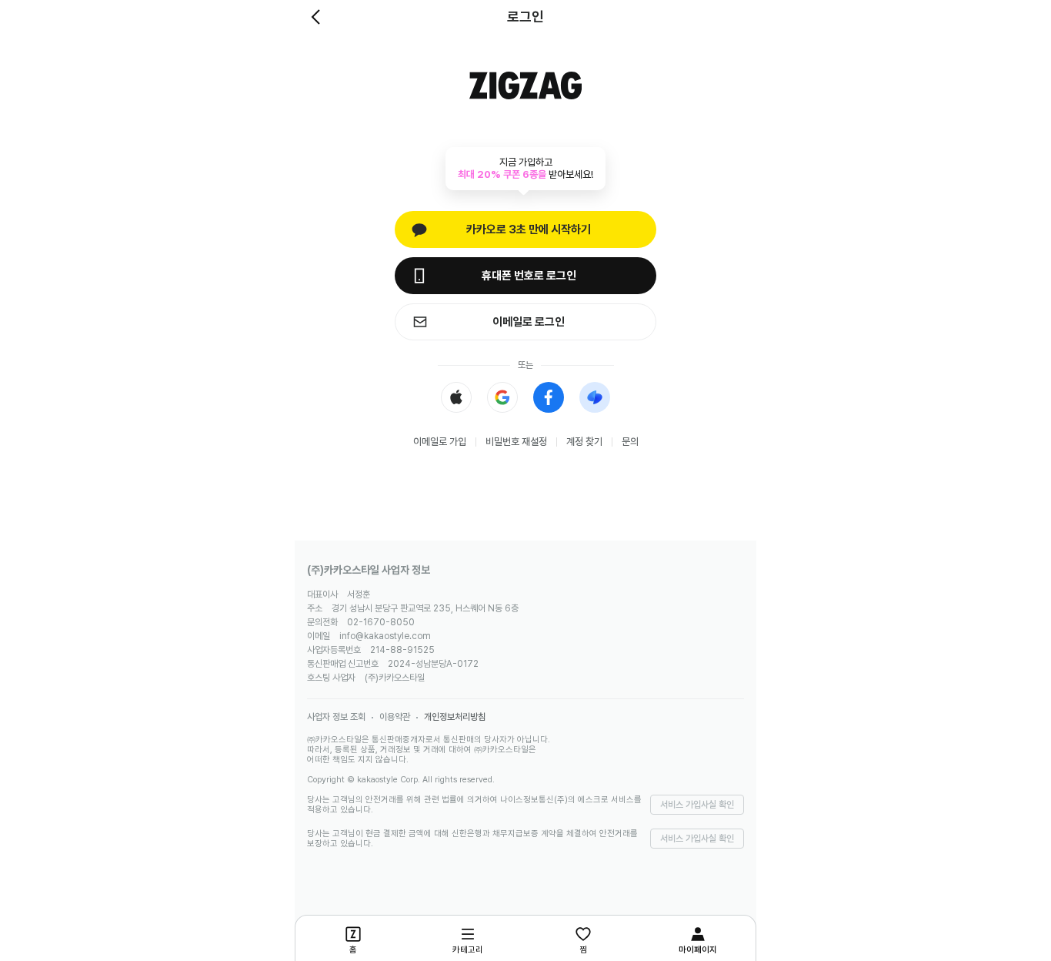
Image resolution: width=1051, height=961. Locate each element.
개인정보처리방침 (454, 717)
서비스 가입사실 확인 (697, 804)
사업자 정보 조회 (336, 717)
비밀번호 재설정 (516, 441)
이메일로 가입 (439, 441)
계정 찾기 (584, 441)
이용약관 (394, 717)
